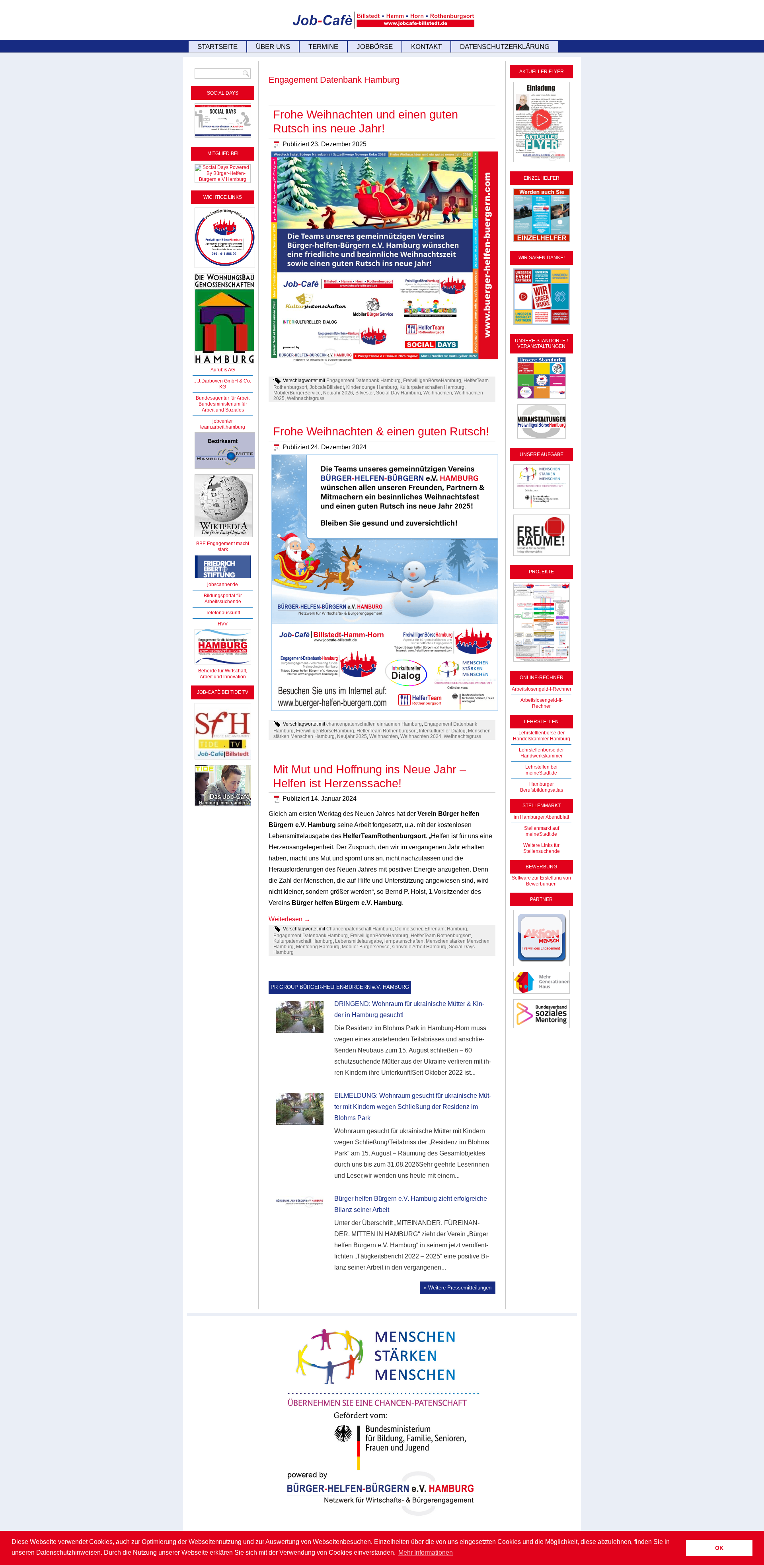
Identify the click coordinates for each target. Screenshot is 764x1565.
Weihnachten (437, 393)
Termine (323, 46)
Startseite (217, 46)
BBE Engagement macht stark (222, 546)
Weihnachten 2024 (420, 736)
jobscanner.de (222, 584)
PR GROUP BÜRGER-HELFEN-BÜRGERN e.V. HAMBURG (340, 987)
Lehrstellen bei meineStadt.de (541, 770)
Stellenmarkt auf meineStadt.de (541, 831)
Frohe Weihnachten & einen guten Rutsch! (381, 431)
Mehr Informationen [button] (425, 1552)
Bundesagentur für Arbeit (222, 398)
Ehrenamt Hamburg (446, 929)
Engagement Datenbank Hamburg (363, 380)
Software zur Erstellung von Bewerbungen (541, 881)
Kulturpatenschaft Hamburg (303, 941)
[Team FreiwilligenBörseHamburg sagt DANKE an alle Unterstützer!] (541, 325)
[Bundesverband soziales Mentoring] (541, 1028)
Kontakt (426, 46)
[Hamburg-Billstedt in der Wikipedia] (224, 537)
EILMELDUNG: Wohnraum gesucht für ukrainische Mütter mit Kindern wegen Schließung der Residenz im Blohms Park (412, 1106)
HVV (223, 624)
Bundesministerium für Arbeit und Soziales (223, 407)
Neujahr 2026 (338, 393)
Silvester (364, 393)
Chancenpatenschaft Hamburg (359, 929)
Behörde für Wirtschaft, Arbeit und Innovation (222, 674)
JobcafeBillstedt (327, 387)
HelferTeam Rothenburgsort (387, 731)
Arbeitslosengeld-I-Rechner (541, 689)
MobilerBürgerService (297, 393)
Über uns (273, 46)
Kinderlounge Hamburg (371, 387)
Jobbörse (375, 46)
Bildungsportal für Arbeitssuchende (223, 598)
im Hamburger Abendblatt (541, 817)
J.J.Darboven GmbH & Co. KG (222, 384)
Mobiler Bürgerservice (366, 946)
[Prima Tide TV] (223, 760)
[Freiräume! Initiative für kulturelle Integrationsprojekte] (541, 556)
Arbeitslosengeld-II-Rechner (541, 703)
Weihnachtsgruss (305, 398)
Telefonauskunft (223, 613)
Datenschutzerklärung (505, 46)
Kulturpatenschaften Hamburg (432, 387)
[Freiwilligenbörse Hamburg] (223, 665)
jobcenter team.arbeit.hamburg (222, 424)
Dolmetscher (408, 929)
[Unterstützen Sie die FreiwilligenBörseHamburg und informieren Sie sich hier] (225, 268)
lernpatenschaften (403, 941)
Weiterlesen (289, 919)
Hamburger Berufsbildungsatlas (541, 787)
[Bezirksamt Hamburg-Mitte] (225, 469)
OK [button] (719, 1548)
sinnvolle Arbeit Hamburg (419, 946)
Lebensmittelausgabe (358, 941)
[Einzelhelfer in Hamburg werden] (541, 242)
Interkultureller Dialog (442, 731)
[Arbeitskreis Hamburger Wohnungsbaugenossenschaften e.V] (224, 364)
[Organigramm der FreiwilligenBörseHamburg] (541, 662)
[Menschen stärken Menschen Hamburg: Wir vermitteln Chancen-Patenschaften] (382, 1521)
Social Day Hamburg (398, 393)
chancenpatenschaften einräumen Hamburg (374, 724)
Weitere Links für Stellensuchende (541, 848)
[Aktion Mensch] (541, 966)
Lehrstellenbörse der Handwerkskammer (541, 753)
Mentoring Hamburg (317, 946)
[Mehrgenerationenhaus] (541, 994)
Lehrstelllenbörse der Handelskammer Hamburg (541, 736)
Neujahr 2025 (352, 736)
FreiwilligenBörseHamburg (432, 380)
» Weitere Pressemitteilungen (457, 1288)
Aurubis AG (222, 370)
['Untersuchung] (223, 578)
